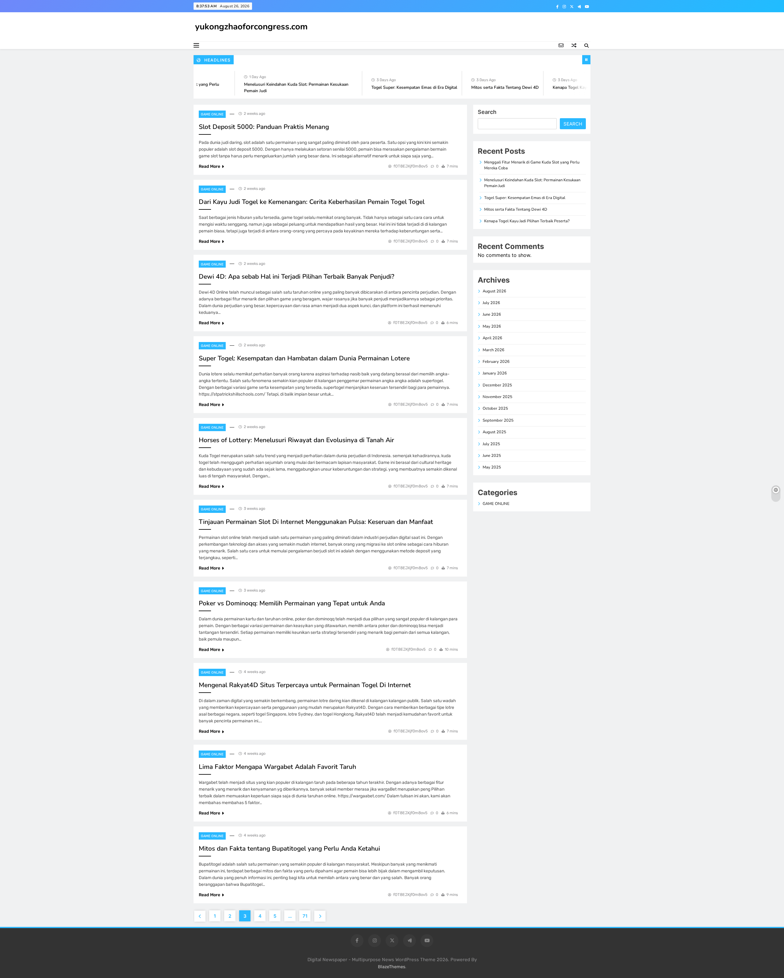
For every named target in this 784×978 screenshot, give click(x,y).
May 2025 (492, 467)
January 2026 (495, 373)
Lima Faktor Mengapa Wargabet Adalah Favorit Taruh (277, 766)
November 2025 (497, 397)
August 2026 (494, 291)
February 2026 (496, 361)
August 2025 (494, 432)
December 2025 (497, 385)
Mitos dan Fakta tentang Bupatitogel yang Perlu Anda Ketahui (289, 848)
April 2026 (492, 338)
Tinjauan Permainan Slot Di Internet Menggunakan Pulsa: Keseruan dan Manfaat (316, 521)
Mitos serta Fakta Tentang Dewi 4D (491, 87)
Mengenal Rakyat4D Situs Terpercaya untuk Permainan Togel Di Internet (305, 685)
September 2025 (498, 420)
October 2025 (495, 408)
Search (487, 112)
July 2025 (491, 444)
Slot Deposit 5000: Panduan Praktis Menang (264, 126)
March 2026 (493, 350)
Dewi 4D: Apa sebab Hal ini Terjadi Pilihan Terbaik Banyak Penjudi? (296, 276)
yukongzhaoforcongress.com (251, 26)
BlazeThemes (391, 966)
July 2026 (491, 303)
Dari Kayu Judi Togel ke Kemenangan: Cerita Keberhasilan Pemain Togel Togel (311, 201)
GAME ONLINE (212, 114)
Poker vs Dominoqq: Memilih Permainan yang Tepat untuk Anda (292, 603)
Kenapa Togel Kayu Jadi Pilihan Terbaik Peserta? (584, 87)
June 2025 (492, 455)
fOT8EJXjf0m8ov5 (411, 166)
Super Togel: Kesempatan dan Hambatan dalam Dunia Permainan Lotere (304, 358)
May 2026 (492, 326)
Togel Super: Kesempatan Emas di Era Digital (400, 87)
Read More (209, 166)
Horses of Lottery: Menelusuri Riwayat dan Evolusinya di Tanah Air (296, 440)
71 (305, 916)
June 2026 (492, 314)
